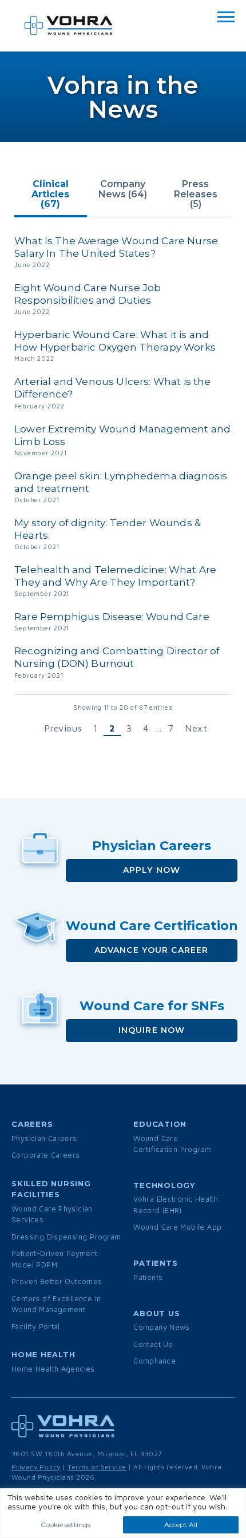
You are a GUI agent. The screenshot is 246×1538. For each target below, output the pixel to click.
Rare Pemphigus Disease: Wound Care (111, 616)
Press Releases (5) (195, 193)
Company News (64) (122, 189)
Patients (147, 1277)
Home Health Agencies (53, 1368)
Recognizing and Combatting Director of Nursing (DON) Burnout (117, 657)
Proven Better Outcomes (56, 1281)
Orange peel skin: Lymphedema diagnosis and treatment (120, 482)
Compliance (154, 1360)
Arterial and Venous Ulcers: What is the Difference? (112, 388)
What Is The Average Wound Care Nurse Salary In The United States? (116, 247)
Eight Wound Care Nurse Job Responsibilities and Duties (87, 294)
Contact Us (153, 1344)
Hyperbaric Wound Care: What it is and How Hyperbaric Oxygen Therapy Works (115, 341)
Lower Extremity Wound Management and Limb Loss (122, 435)
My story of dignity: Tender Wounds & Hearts (107, 529)
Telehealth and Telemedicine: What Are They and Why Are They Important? (115, 576)
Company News (161, 1327)
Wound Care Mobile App (177, 1226)
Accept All (180, 1524)
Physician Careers (44, 1138)
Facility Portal (35, 1326)
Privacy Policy (36, 1467)
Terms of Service (97, 1467)
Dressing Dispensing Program (66, 1236)
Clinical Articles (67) (50, 193)
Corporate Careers (45, 1154)
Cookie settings (65, 1524)
